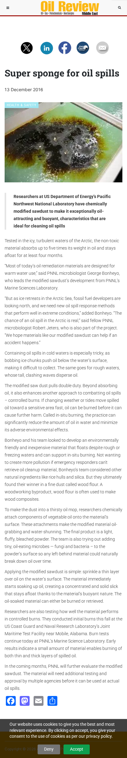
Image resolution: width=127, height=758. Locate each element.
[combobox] (119, 7)
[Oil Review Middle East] (66, 7)
